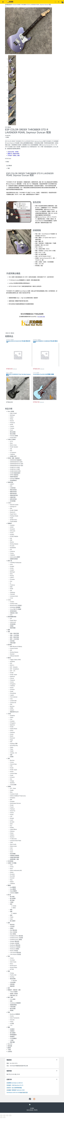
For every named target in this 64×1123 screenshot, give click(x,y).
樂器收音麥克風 (14, 495)
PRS (11, 704)
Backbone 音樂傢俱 (15, 1014)
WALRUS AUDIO (14, 504)
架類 (9, 1012)
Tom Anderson (13, 697)
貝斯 (9, 758)
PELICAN (10, 1044)
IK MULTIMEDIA (14, 536)
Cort (11, 719)
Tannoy (12, 553)
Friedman (12, 809)
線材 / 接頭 (10, 997)
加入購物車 (9, 165)
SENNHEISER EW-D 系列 (16, 461)
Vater (11, 919)
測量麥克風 (12, 497)
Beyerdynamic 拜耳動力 (16, 605)
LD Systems (13, 452)
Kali (11, 538)
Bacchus (12, 706)
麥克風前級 (12, 624)
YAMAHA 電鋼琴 (14, 892)
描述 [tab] (9, 168)
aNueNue (12, 661)
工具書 (11, 1040)
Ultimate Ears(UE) (14, 655)
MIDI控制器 (10, 861)
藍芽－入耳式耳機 (14, 639)
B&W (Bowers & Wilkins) (16, 646)
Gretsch (12, 710)
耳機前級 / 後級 (14, 613)
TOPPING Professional (15, 562)
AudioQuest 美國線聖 (15, 1003)
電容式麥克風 (13, 489)
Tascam (12, 426)
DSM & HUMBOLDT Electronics (18, 795)
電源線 (11, 1010)
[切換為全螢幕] (4, 1115)
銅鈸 (11, 911)
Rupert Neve (13, 514)
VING (11, 842)
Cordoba (12, 721)
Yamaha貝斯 (13, 784)
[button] (5, 6)
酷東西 (9, 1047)
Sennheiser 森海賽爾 (15, 607)
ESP (6, 127)
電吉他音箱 (12, 978)
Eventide (12, 801)
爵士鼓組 (12, 896)
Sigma (11, 747)
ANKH (11, 717)
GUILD (11, 730)
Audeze (12, 601)
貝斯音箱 (12, 984)
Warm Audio (13, 844)
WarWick (12, 782)
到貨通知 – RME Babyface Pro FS (15, 1085)
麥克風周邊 (12, 501)
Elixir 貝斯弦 (13, 934)
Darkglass (12, 797)
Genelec (12, 534)
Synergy (12, 976)
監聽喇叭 (10, 523)
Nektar (12, 872)
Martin (11, 736)
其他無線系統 (13, 480)
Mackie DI (12, 512)
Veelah (11, 751)
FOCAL (12, 532)
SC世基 (12, 1023)
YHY (11, 1025)
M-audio (12, 545)
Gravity (12, 1016)
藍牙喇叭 (10, 644)
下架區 (9, 1049)
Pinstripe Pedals (14, 516)
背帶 (9, 988)
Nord (11, 868)
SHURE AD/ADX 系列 (15, 471)
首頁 (6, 4)
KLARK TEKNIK (14, 510)
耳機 (9, 631)
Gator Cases (13, 961)
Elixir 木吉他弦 (13, 932)
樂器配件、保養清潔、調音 (14, 990)
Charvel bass (13, 764)
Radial (11, 517)
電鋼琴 (9, 885)
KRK (11, 540)
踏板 (11, 909)
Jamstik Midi (13, 700)
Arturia (11, 568)
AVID (11, 564)
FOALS (12, 958)
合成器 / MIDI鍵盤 (12, 863)
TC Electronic (13, 838)
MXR (11, 823)
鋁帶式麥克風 (13, 499)
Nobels (12, 827)
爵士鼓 (9, 894)
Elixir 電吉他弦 (13, 930)
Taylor (11, 749)
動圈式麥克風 (13, 491)
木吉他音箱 (12, 982)
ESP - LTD (12, 670)
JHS (11, 816)
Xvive (11, 598)
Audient (12, 570)
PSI (11, 549)
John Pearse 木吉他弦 (15, 954)
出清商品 (10, 1051)
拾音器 (11, 756)
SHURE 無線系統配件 (15, 473)
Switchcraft (13, 622)
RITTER (12, 969)
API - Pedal (13, 788)
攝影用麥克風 (13, 493)
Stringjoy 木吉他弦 (14, 943)
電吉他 (9, 4)
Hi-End (9, 599)
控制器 (11, 626)
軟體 (9, 629)
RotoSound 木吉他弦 (15, 947)
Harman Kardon (14, 648)
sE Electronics (13, 519)
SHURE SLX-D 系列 (15, 467)
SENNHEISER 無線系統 (15, 460)
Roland (12, 881)
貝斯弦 (11, 928)
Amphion (12, 525)
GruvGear (12, 960)
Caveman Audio (14, 794)
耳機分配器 (12, 642)
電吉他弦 (12, 924)
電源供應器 (12, 627)
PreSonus (12, 422)
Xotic (11, 698)
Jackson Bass (13, 773)
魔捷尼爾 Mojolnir (14, 711)
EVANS (14, 906)
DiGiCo (11, 417)
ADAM (11, 527)
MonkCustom (13, 965)
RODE (11, 424)
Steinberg (12, 592)
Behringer (12, 415)
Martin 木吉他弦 (14, 950)
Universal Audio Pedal (15, 840)
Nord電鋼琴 (13, 887)
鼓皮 (11, 904)
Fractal (12, 807)
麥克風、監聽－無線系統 (13, 458)
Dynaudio (12, 529)
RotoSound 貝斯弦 (14, 948)
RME (11, 586)
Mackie (12, 420)
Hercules (12, 1019)
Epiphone (12, 676)
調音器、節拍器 (14, 993)
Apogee (12, 566)
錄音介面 (10, 560)
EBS (11, 799)
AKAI (11, 864)
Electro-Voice (13, 445)
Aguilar (12, 790)
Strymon (12, 836)
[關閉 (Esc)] (10, 1115)
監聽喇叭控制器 (14, 558)
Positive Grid (13, 975)
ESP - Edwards (13, 667)
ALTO (11, 441)
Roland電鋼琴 (13, 891)
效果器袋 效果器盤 (14, 855)
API (11, 618)
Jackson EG (13, 702)
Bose (11, 443)
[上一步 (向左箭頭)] (1, 1117)
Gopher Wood (13, 728)
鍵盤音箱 (12, 986)
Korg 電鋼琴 (13, 889)
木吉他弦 (12, 926)
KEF (11, 650)
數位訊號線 (12, 1008)
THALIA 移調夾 (14, 991)
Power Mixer (13, 437)
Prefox (11, 1021)
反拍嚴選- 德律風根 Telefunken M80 (16, 1090)
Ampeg (12, 973)
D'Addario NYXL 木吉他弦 (16, 937)
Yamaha (12, 428)
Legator (12, 695)
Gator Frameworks (14, 1018)
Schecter (12, 689)
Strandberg (13, 693)
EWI (11, 508)
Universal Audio (14, 596)
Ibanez (12, 687)
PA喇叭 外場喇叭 (12, 439)
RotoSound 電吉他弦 (15, 945)
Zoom (11, 430)
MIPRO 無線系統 (14, 474)
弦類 (9, 922)
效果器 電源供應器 (14, 857)
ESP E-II (7, 372)
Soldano (12, 835)
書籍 (9, 1027)
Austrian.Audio (13, 603)
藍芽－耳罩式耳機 (14, 637)
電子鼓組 (12, 900)
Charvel (12, 678)
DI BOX (9, 502)
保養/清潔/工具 (13, 995)
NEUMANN (13, 547)
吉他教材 (12, 1029)
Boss (11, 792)
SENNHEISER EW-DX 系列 (16, 463)
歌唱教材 (12, 1036)
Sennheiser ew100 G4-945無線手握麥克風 (17, 1092)
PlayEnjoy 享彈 (13, 743)
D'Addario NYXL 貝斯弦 (16, 939)
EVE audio (12, 530)
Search (55, 2)
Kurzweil (12, 878)
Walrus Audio (13, 846)
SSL (11, 590)
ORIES (11, 708)
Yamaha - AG (13, 753)
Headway (12, 732)
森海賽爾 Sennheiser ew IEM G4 (15, 1082)
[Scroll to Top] (32, 1113)
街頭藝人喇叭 (13, 456)
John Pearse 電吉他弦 (15, 952)
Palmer (12, 833)
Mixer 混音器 (11, 411)
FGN (11, 766)
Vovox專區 (12, 999)
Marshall (12, 654)
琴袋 (9, 956)
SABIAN (15, 913)
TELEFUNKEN (13, 521)
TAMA (11, 917)
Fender (12, 672)
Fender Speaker (14, 447)
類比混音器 (12, 433)
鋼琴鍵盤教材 (13, 1034)
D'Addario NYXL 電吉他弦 (16, 935)
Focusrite (12, 579)
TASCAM (12, 594)
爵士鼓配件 (12, 920)
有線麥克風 (10, 482)
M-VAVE (12, 822)
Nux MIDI (12, 876)
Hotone (12, 812)
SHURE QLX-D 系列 (15, 469)
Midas (11, 419)
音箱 (9, 971)
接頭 (11, 1001)
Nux (11, 581)
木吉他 (9, 713)
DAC (11, 614)
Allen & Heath (13, 413)
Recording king (14, 745)
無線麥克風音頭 (14, 476)
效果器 (9, 786)
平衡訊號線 (12, 1006)
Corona (34, 372)
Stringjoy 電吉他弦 (14, 941)
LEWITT (12, 484)
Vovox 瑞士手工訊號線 (15, 609)
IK (10, 583)
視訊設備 (10, 1046)
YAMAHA (12, 454)
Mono (11, 963)
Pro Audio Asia (41, 316)
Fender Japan (13, 674)
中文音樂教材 (13, 1038)
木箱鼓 (11, 902)
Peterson (12, 831)
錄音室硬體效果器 (12, 616)
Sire (11, 779)
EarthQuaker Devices (15, 803)
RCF (11, 450)
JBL (11, 448)
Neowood (12, 738)
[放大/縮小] (1, 1115)
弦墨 (11, 754)
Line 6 (11, 820)
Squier (11, 691)
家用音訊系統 (13, 611)
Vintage (12, 781)
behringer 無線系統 (15, 478)
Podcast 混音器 (14, 435)
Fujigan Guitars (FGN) (15, 659)
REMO (14, 907)
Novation (12, 874)
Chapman (12, 680)
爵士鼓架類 (12, 898)
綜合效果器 (12, 853)
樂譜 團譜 (12, 1042)
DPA (11, 486)
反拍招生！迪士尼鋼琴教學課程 (14, 1087)
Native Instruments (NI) (16, 870)
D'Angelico (8, 339)
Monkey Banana (14, 544)
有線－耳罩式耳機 (14, 633)
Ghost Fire (12, 810)
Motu (11, 573)
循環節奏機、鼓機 (14, 859)
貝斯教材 (12, 1031)
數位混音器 (12, 432)
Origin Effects (13, 829)
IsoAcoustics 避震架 (15, 557)
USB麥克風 (12, 488)
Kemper (12, 818)
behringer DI (13, 506)
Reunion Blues (13, 967)
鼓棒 (11, 915)
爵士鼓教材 (12, 1032)
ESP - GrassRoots (14, 669)
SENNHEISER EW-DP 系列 (16, 465)
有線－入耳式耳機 (14, 635)
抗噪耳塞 (12, 641)
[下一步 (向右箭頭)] (4, 1117)
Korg (11, 879)
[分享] (7, 1115)
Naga (11, 739)
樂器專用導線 (13, 1004)
